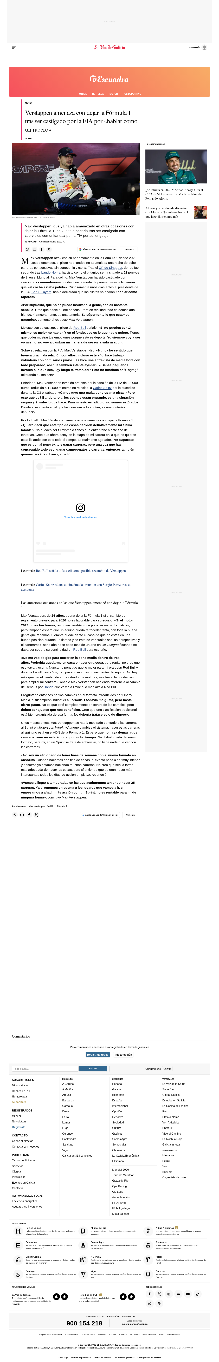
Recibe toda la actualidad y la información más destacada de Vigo (116, 1274)
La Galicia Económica (125, 1155)
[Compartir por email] (34, 249)
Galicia (116, 1089)
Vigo (65, 1150)
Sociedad (118, 1122)
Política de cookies (102, 1358)
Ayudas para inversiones (27, 1206)
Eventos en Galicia (23, 1182)
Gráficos (117, 1133)
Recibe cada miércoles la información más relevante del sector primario (114, 1245)
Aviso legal (63, 1358)
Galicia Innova (171, 1144)
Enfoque (167, 1127)
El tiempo (118, 1161)
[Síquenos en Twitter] (159, 1294)
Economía (118, 1094)
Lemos (66, 1122)
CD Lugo (117, 1191)
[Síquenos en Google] (159, 1303)
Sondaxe (112, 1334)
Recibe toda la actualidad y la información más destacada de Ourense (181, 1274)
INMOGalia (18, 1176)
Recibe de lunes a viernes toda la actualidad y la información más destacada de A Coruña (116, 1260)
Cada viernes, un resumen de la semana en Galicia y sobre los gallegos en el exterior (50, 1260)
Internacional (120, 1105)
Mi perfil (17, 1115)
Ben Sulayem (41, 292)
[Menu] (14, 47)
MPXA (161, 1334)
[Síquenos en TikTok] (198, 1294)
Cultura (116, 1127)
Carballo (67, 1105)
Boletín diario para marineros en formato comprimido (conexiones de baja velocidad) (177, 1245)
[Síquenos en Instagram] (169, 1294)
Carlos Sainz (102, 388)
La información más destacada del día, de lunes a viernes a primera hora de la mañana (50, 1231)
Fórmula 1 (62, 806)
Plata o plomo (170, 1117)
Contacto (17, 1188)
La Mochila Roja (172, 1139)
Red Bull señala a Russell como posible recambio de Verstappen (81, 570)
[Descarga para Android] (64, 1296)
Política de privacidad (81, 1358)
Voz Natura (134, 1334)
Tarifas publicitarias (23, 1160)
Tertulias (98, 94)
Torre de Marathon (123, 1175)
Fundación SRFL (72, 1334)
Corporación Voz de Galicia (50, 1334)
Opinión (117, 1111)
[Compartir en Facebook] (42, 249)
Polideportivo (132, 94)
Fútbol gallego (121, 1208)
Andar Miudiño (121, 1197)
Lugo (65, 1127)
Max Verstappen (37, 806)
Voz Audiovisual (88, 1334)
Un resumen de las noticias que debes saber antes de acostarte (113, 1231)
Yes (164, 1166)
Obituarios (118, 1150)
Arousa (66, 1094)
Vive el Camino (171, 1133)
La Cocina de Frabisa (175, 1105)
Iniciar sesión (123, 1054)
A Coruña (68, 1083)
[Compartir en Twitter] (49, 249)
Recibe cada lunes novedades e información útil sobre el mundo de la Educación (49, 1245)
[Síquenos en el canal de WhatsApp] (150, 1303)
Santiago (67, 1144)
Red (165, 1111)
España (117, 1100)
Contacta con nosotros (25, 1146)
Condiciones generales (124, 1358)
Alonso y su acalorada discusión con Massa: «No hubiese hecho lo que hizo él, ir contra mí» (167, 212)
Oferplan (17, 1171)
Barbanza (68, 1100)
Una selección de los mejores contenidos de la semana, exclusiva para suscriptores (179, 1231)
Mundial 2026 (120, 1169)
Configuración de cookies (149, 1358)
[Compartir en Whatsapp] (27, 249)
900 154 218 (84, 1323)
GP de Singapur (110, 267)
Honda (49, 687)
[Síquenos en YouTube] (188, 1294)
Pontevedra (69, 1139)
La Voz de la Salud (173, 1083)
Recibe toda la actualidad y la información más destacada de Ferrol (181, 1260)
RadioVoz (102, 1334)
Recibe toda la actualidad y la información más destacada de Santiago (51, 1274)
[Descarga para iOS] (56, 1296)
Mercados (168, 1155)
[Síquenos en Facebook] (150, 1294)
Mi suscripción (20, 1085)
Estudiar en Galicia (173, 1100)
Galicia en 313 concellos (77, 1155)
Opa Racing (119, 1186)
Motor (114, 94)
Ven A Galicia (170, 1122)
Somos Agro (119, 1139)
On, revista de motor (174, 1177)
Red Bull (79, 327)
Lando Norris (50, 272)
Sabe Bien (168, 1089)
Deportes (117, 1117)
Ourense (67, 1133)
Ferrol (65, 1117)
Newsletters (19, 1121)
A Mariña (67, 1089)
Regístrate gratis (97, 1054)
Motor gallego (120, 1213)
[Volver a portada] (109, 47)
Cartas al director (22, 1140)
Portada (117, 1083)
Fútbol (82, 94)
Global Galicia (171, 1094)
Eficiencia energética (24, 1201)
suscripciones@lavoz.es (134, 1324)
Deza (65, 1111)
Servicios (17, 1166)
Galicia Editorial (173, 1334)
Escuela (167, 1171)
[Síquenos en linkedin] (178, 1294)
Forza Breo (119, 1202)
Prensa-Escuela (149, 1334)
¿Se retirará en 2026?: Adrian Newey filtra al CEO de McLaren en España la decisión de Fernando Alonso (174, 194)
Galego (167, 1068)
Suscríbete (19, 1101)
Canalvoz (123, 1334)
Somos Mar (119, 1144)
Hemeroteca (19, 1096)
